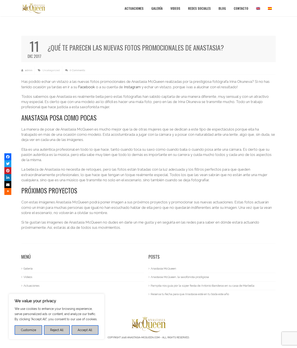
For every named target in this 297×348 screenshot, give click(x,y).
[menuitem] (258, 8)
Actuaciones (134, 8)
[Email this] (7, 184)
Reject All (56, 330)
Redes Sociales (199, 8)
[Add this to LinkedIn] (7, 177)
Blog (222, 8)
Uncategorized (51, 70)
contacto (241, 8)
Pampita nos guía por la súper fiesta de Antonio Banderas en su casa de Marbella (202, 285)
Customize (28, 330)
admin (28, 70)
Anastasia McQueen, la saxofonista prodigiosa (180, 277)
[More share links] (7, 191)
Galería (157, 8)
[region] (56, 316)
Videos (175, 8)
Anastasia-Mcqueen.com (143, 337)
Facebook (86, 87)
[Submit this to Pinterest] (7, 170)
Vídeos (27, 277)
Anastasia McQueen (163, 268)
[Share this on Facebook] (7, 156)
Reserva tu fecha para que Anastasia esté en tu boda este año (190, 294)
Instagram (132, 87)
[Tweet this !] (7, 163)
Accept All (85, 330)
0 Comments (77, 70)
